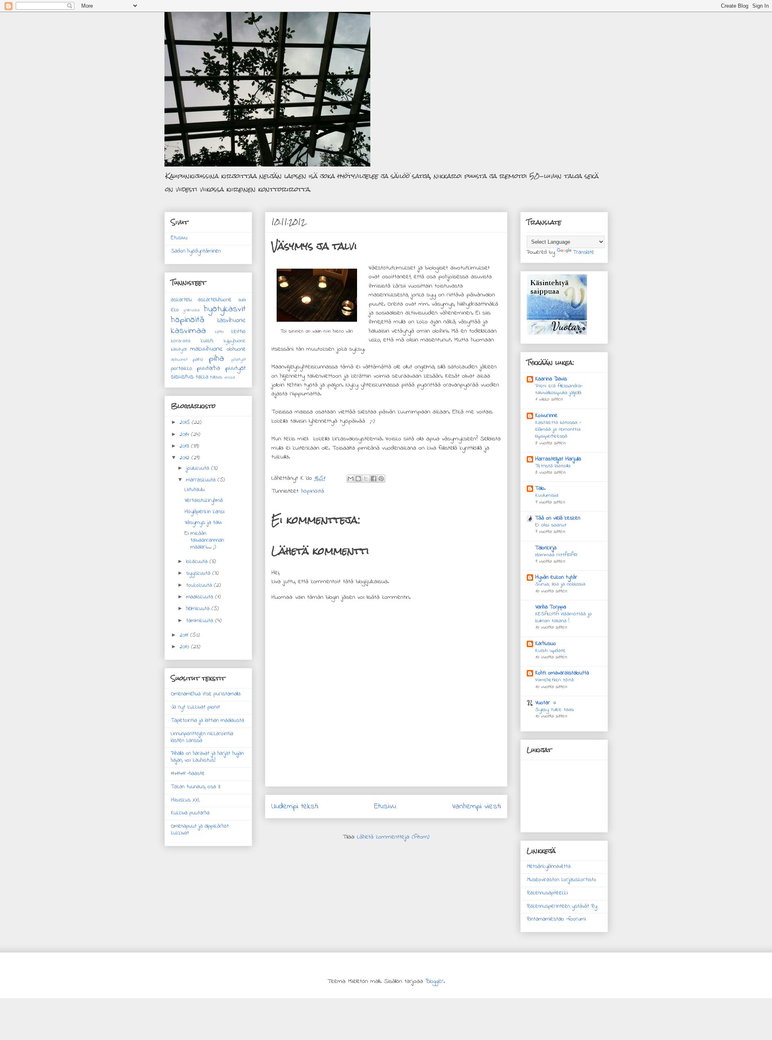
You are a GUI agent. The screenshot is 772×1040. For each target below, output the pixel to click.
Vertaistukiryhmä (204, 500)
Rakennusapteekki (547, 893)
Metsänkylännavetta (549, 866)
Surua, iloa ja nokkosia (560, 584)
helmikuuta (198, 608)
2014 (185, 434)
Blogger (434, 981)
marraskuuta (202, 480)
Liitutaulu (195, 489)
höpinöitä (312, 491)
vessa (229, 377)
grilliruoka (191, 310)
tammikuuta (200, 621)
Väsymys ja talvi (203, 522)
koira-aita (180, 341)
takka (202, 377)
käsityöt (179, 349)
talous (216, 377)
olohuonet (179, 359)
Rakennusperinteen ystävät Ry (562, 906)
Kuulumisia (546, 495)
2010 (185, 647)
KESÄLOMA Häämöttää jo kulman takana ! (563, 617)
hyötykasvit (225, 309)
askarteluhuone (215, 300)
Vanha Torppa (550, 607)
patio (198, 359)
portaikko (181, 368)
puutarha (208, 368)
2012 (185, 458)
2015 (186, 422)
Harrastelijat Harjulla (558, 459)
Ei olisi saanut (551, 525)
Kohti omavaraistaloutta (562, 673)
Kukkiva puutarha (190, 813)
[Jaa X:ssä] (366, 479)
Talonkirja (545, 548)
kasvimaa (188, 330)
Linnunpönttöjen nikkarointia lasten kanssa (202, 737)
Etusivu (385, 806)
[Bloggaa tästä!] (358, 479)
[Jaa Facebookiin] (374, 479)
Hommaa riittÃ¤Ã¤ (556, 555)
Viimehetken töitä (554, 680)
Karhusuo (545, 643)
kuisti (207, 341)
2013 (185, 446)
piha (216, 358)
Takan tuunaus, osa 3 (195, 787)
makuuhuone (206, 349)
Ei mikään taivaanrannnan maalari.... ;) (204, 540)
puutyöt (235, 368)
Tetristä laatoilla (553, 466)
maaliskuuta (200, 597)
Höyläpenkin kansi (204, 512)
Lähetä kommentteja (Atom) (393, 837)
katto (219, 332)
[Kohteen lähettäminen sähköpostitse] (351, 479)
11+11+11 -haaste (188, 773)
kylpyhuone (235, 341)
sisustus (182, 377)
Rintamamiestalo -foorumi (556, 919)
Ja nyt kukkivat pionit (195, 707)
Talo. (540, 488)
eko (175, 310)
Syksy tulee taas (554, 709)
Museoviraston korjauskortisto (561, 880)
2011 (185, 635)
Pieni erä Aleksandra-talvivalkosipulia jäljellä (559, 389)
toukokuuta (200, 585)
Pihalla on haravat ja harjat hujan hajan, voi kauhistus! (207, 757)
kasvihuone (231, 320)
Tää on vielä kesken (557, 518)
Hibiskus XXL (185, 800)
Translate (583, 252)
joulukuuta (198, 468)
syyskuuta (199, 573)
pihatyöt (238, 359)
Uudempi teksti (294, 806)
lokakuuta (197, 561)
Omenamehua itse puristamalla (205, 694)
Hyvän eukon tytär (556, 577)
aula (242, 300)
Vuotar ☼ (546, 703)
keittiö (238, 331)
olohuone (236, 349)
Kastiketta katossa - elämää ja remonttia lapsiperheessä (558, 429)
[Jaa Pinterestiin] (381, 479)
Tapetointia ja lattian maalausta (207, 720)
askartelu (181, 300)
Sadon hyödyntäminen (196, 251)
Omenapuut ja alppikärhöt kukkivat (200, 829)
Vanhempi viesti (476, 806)
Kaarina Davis (551, 379)
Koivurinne (546, 415)
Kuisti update (550, 650)
